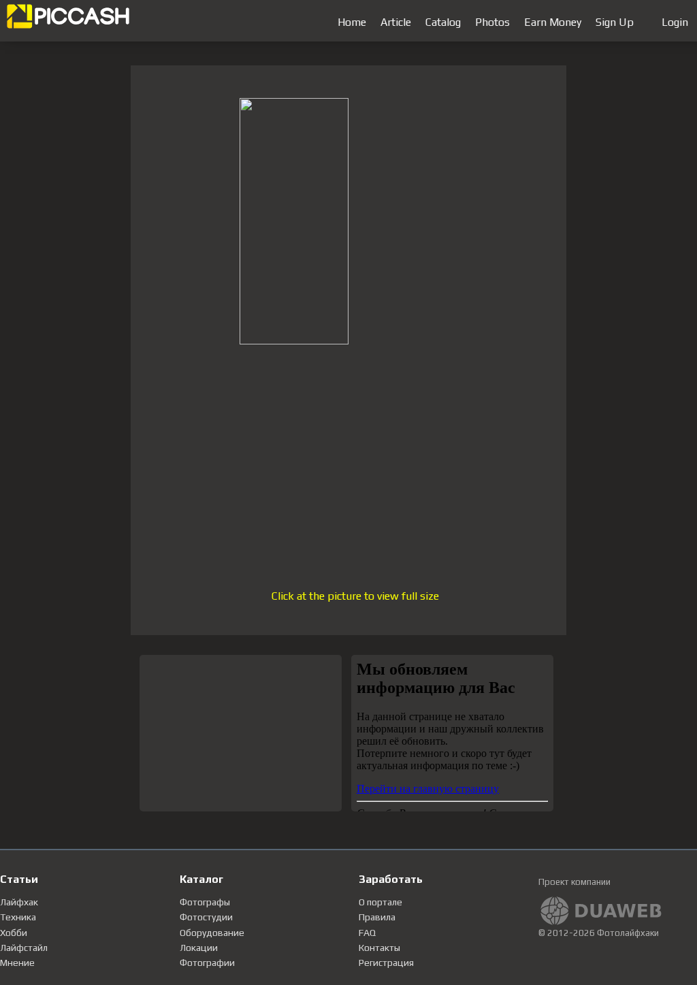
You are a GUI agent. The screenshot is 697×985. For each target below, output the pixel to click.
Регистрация (386, 962)
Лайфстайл (24, 947)
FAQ (367, 932)
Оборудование (212, 932)
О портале (380, 902)
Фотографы (205, 902)
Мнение (17, 962)
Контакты (379, 947)
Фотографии (207, 962)
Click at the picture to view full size (355, 596)
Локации (199, 947)
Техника (18, 916)
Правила (377, 916)
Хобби (13, 932)
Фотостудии (206, 916)
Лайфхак (19, 902)
